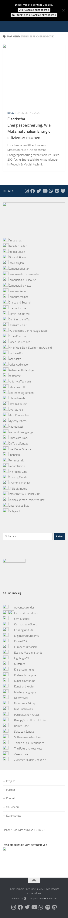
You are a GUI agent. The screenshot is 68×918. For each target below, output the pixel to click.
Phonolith (14, 455)
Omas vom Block (18, 438)
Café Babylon (16, 263)
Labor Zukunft (16, 387)
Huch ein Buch (16, 353)
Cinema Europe (17, 308)
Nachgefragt (15, 426)
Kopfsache (14, 376)
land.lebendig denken (21, 393)
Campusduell (21, 619)
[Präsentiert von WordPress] (25, 898)
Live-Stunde (15, 409)
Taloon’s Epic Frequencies (29, 743)
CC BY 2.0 (39, 830)
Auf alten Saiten (17, 246)
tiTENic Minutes (17, 488)
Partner (10, 789)
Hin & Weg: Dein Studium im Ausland (30, 347)
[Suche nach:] (28, 536)
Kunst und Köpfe (24, 686)
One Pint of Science (19, 449)
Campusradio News (19, 285)
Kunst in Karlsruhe (24, 681)
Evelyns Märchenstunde (28, 652)
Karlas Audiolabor (18, 364)
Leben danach (16, 398)
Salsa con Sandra (24, 731)
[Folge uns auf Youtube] (44, 191)
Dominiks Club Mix (19, 314)
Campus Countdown (26, 613)
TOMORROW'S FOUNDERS (24, 494)
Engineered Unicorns (26, 635)
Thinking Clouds (17, 477)
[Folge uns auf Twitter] (38, 191)
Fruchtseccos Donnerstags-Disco (28, 330)
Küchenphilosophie (25, 675)
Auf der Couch (16, 251)
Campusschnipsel (18, 297)
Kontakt (10, 798)
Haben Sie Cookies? (20, 342)
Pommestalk (16, 460)
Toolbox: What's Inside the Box (26, 500)
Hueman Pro (50, 898)
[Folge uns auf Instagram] (26, 191)
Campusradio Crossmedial (23, 274)
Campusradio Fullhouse (22, 280)
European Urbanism (26, 647)
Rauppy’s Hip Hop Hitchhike (30, 720)
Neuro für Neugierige (20, 432)
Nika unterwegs (23, 709)
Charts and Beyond (19, 302)
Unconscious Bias (18, 505)
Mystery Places (17, 421)
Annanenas (15, 240)
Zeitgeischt (15, 511)
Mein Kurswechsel (19, 415)
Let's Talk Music (17, 404)
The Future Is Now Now (28, 748)
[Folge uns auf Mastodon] (63, 191)
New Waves (21, 698)
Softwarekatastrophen (27, 737)
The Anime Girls (17, 471)
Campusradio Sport (25, 624)
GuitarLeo (20, 664)
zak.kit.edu (12, 807)
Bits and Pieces (17, 257)
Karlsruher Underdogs (21, 370)
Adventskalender (24, 607)
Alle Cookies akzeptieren (34, 9)
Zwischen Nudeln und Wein (30, 760)
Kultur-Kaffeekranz (19, 381)
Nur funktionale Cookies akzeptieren (34, 14)
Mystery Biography (25, 692)
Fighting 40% (21, 658)
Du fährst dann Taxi (19, 319)
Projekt (10, 781)
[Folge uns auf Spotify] (57, 191)
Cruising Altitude (23, 630)
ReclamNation (16, 466)
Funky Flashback (18, 336)
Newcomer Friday (24, 703)
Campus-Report (18, 291)
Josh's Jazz (14, 359)
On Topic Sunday (18, 443)
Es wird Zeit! (21, 641)
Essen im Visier (17, 325)
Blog (10, 113)
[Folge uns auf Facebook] (32, 191)
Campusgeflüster (18, 268)
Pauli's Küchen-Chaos (26, 714)
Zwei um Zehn (22, 754)
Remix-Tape (21, 726)
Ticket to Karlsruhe (19, 483)
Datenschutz (13, 815)
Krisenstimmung (24, 669)
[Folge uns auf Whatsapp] (51, 191)
